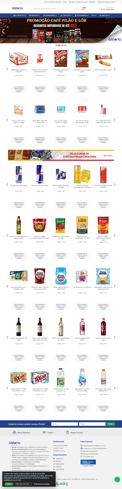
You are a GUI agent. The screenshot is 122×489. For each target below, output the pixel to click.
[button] (56, 45)
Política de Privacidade (60, 445)
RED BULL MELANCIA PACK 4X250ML (103, 186)
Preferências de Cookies (42, 484)
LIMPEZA (59, 467)
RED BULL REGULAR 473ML (18, 185)
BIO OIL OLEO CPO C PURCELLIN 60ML (18, 121)
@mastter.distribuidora (90, 451)
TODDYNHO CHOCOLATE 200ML (61, 71)
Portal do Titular (58, 448)
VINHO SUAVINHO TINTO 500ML (103, 339)
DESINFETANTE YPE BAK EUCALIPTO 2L (61, 390)
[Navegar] (3, 31)
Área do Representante (107, 2)
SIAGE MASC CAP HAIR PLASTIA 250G (39, 121)
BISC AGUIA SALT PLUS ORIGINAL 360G (18, 288)
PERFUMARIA (60, 469)
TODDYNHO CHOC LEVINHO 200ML (82, 71)
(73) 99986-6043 (108, 9)
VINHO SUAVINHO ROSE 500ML (82, 339)
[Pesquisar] (77, 9)
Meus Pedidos (23, 433)
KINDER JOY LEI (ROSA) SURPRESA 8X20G (39, 71)
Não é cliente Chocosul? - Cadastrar (83, 2)
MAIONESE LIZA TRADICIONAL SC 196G (82, 237)
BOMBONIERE (60, 464)
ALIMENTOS (59, 459)
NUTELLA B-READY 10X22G (103, 70)
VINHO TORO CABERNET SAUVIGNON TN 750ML (40, 339)
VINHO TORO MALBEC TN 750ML (19, 339)
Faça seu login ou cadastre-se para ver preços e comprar (19, 89)
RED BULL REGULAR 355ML (39, 185)
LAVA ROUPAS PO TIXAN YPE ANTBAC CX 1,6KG (40, 390)
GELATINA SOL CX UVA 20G (82, 287)
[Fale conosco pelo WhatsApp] (117, 479)
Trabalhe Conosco (59, 451)
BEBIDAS (58, 461)
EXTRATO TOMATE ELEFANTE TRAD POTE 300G (40, 237)
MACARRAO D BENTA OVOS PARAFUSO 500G (103, 288)
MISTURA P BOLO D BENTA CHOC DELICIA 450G (39, 288)
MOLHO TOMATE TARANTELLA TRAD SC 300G (103, 238)
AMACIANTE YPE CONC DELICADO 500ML (82, 390)
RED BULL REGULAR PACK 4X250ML (61, 186)
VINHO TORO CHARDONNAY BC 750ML (61, 339)
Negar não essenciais (22, 484)
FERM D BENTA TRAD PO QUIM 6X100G (61, 288)
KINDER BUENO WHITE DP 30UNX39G (19, 71)
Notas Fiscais (76, 433)
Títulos (50, 433)
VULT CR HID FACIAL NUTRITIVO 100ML (61, 121)
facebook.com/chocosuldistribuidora (95, 448)
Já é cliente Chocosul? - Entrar (57, 2)
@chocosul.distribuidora (90, 454)
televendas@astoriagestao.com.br (94, 446)
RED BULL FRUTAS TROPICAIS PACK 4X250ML (82, 186)
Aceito (9, 484)
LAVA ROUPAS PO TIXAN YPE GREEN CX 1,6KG (18, 390)
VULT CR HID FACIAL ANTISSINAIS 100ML (82, 121)
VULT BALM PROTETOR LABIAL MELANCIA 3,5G (103, 121)
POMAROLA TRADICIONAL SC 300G (61, 237)
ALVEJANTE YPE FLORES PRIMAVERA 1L (103, 390)
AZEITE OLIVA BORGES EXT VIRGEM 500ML (18, 237)
